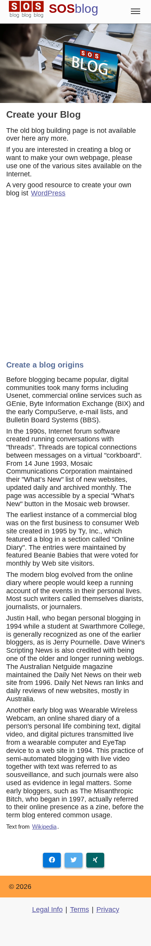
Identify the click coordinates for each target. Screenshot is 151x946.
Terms (79, 909)
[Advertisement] (75, 276)
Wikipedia (44, 826)
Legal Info (47, 909)
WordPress (48, 193)
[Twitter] (73, 860)
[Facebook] (52, 860)
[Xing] (95, 860)
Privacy (107, 909)
